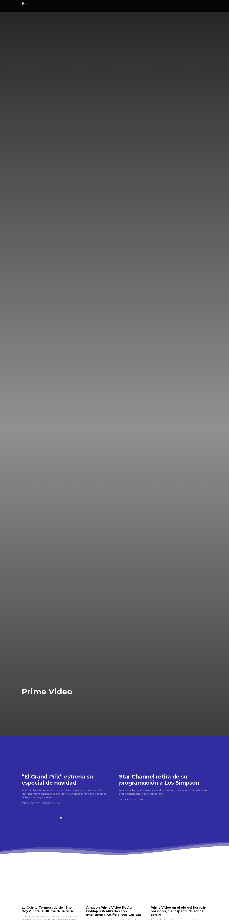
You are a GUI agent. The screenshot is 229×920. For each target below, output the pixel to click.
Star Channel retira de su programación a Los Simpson (159, 779)
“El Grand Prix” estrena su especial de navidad (57, 779)
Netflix (51, 703)
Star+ (83, 703)
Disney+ (28, 703)
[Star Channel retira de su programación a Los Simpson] (163, 744)
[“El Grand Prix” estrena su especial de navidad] (66, 744)
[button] (193, 6)
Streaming (98, 703)
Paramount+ (68, 703)
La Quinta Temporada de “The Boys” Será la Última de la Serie (48, 909)
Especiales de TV (31, 803)
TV (120, 800)
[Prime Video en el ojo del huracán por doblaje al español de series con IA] (179, 887)
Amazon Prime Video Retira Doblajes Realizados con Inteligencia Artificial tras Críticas (113, 911)
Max (39, 703)
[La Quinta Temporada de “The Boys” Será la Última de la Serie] (50, 887)
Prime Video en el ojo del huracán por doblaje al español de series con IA (178, 911)
